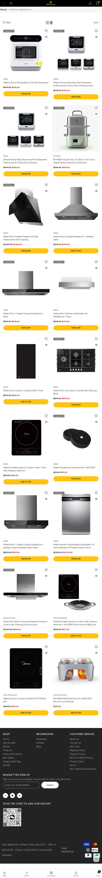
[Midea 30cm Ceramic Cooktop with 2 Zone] (26, 360)
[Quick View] (46, 37)
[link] (12, 817)
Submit (50, 785)
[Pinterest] (19, 795)
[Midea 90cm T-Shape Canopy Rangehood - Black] (26, 283)
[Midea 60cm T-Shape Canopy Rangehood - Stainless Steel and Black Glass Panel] (26, 514)
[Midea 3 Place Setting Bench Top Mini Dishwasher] (26, 52)
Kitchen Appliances (20, 9)
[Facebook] (5, 795)
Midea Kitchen (9, 618)
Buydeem (57, 156)
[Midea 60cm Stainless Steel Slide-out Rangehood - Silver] (76, 283)
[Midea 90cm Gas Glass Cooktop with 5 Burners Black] (76, 360)
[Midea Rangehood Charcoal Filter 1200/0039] (76, 437)
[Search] (11, 3)
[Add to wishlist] (46, 30)
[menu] (3, 3)
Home (3, 9)
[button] (47, 22)
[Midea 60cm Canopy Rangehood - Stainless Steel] (76, 206)
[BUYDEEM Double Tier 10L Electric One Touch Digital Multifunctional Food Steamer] (76, 129)
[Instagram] (12, 795)
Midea (5, 79)
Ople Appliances (60, 618)
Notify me (26, 93)
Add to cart (76, 251)
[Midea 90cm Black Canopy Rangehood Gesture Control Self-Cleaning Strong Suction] (26, 591)
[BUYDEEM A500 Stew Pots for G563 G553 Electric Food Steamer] (76, 668)
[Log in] (90, 3)
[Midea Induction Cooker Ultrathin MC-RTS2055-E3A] (26, 668)
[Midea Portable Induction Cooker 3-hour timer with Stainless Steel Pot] (26, 437)
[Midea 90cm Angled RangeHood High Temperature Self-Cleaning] (26, 206)
